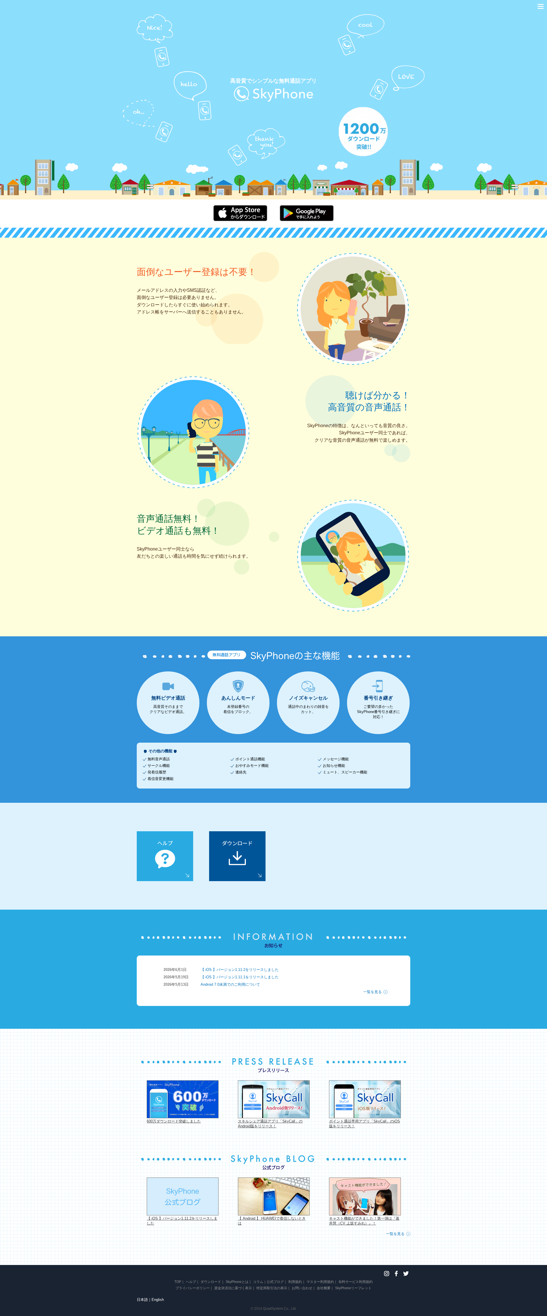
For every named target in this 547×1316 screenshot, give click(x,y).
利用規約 (295, 1282)
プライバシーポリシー (192, 1288)
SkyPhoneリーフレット (353, 1288)
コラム (258, 1282)
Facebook (396, 1273)
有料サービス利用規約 (355, 1282)
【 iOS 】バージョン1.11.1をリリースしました (240, 977)
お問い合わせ (302, 1288)
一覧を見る (372, 992)
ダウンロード (211, 1282)
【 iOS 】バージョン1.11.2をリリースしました (240, 969)
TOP (177, 1282)
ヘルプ (191, 1282)
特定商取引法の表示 (271, 1288)
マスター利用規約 (320, 1282)
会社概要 (323, 1288)
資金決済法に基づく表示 (233, 1288)
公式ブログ (275, 1282)
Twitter (406, 1273)
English (158, 1299)
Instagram (386, 1273)
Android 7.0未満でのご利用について (230, 984)
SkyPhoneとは (237, 1282)
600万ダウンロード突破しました (174, 1121)
